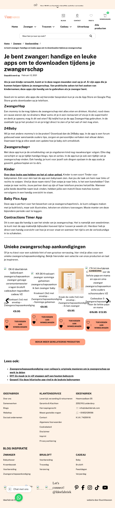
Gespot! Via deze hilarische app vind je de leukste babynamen (45, 379)
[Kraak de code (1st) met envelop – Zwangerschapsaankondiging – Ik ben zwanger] (71, 281)
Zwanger (17, 43)
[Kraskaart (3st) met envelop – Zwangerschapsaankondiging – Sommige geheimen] (44, 281)
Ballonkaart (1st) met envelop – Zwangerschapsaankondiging (19, 302)
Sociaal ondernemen (12, 417)
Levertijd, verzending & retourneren (56, 398)
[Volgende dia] (107, 300)
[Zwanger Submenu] (35, 27)
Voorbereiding (31, 43)
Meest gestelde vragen (50, 413)
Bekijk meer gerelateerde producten (57, 342)
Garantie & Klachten (49, 403)
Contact (43, 417)
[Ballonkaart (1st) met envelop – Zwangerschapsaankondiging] (16, 282)
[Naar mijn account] (91, 15)
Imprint (43, 436)
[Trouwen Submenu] (53, 27)
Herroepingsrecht (48, 408)
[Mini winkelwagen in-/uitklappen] (105, 16)
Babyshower (9, 460)
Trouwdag (44, 465)
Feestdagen (81, 469)
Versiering (44, 469)
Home (15, 26)
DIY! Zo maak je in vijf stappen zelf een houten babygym (41, 376)
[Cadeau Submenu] (71, 27)
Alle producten (100, 27)
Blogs (6, 408)
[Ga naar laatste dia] (7, 300)
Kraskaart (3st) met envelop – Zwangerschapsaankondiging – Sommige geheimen (46, 297)
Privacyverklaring (48, 441)
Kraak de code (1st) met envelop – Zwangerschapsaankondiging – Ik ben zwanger (73, 301)
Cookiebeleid (46, 427)
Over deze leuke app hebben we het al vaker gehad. (33, 174)
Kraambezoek (9, 465)
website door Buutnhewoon (99, 500)
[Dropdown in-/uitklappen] (57, 7)
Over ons (7, 398)
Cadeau (64, 26)
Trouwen (46, 26)
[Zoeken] (91, 36)
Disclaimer (45, 431)
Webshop (7, 413)
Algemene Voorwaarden (51, 422)
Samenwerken (10, 403)
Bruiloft (45, 454)
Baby (78, 460)
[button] (20, 324)
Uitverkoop (83, 26)
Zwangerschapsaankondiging (17, 474)
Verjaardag (81, 474)
